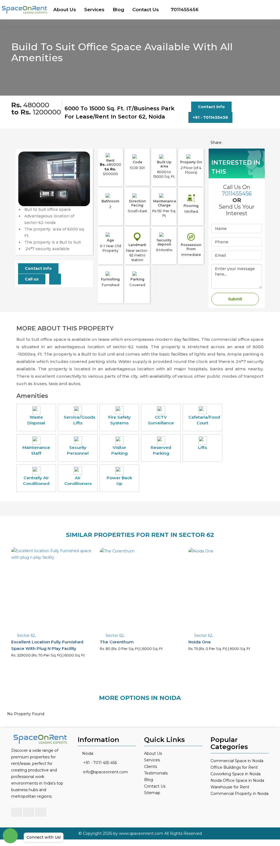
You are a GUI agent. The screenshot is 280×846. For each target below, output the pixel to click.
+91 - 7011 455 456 (100, 762)
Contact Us (145, 9)
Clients (150, 766)
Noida (87, 753)
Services (94, 9)
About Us (64, 9)
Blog (118, 9)
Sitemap (152, 792)
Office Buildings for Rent (234, 767)
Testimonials (156, 773)
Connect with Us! (44, 837)
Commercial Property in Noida (240, 793)
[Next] (82, 189)
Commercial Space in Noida (237, 760)
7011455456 (185, 9)
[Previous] (25, 189)
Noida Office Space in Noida (237, 780)
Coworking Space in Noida (236, 773)
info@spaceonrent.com (105, 772)
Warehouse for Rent (230, 787)
